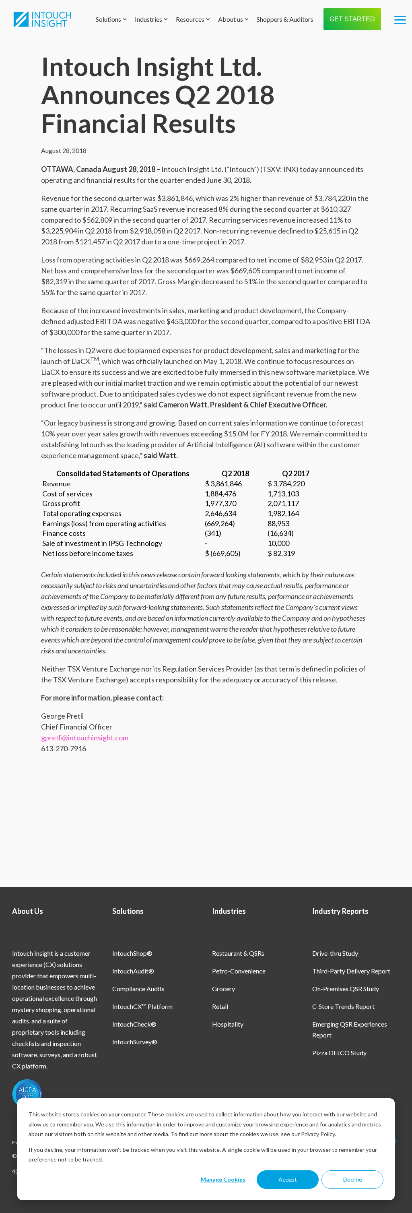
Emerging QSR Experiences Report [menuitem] (350, 1029)
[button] (400, 19)
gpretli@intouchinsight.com (84, 737)
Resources (190, 19)
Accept (287, 1179)
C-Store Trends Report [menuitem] (343, 1006)
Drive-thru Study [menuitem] (335, 953)
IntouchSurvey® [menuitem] (134, 1042)
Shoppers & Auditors (285, 19)
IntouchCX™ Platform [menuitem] (142, 1006)
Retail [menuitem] (220, 1006)
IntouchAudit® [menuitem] (133, 971)
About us (230, 19)
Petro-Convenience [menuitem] (239, 971)
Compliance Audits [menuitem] (138, 988)
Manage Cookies (223, 1179)
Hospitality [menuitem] (227, 1024)
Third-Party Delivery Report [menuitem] (351, 971)
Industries (148, 19)
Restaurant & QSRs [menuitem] (238, 953)
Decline (352, 1179)
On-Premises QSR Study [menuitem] (345, 988)
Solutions (108, 19)
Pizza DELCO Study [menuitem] (339, 1052)
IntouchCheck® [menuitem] (134, 1024)
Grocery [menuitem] (223, 988)
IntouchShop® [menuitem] (132, 953)
